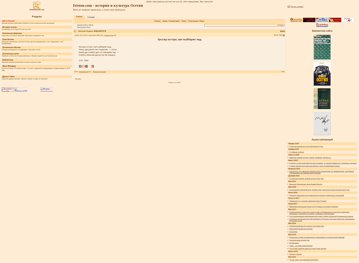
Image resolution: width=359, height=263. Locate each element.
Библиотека (7, 60)
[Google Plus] (92, 66)
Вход (202, 21)
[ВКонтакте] (80, 66)
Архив (165, 21)
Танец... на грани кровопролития (300, 246)
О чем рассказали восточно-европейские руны (306, 146)
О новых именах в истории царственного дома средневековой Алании (314, 166)
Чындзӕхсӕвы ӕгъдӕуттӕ (299, 240)
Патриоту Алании (295, 254)
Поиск (184, 21)
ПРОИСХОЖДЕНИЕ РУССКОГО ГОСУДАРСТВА (306, 226)
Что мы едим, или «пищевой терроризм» (303, 260)
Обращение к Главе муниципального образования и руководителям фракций (316, 237)
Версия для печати (99, 72)
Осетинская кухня (10, 54)
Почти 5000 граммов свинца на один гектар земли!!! (307, 248)
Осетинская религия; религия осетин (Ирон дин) (306, 178)
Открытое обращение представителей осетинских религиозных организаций (316, 195)
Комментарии (174, 21)
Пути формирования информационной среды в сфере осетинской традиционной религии (321, 216)
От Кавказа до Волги (296, 152)
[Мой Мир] (86, 66)
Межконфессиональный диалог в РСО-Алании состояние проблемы (313, 206)
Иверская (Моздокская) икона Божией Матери (305, 184)
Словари (91, 17)
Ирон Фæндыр (9, 66)
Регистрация (193, 21)
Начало (157, 21)
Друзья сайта (8, 76)
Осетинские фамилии (12, 33)
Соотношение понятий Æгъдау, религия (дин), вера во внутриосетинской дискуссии (319, 190)
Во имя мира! (294, 243)
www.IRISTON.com (36, 10)
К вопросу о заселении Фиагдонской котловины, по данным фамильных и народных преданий (322, 163)
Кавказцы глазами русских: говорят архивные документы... (310, 157)
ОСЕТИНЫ (293, 232)
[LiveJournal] (89, 66)
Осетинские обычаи (11, 47)
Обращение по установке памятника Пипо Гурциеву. (308, 201)
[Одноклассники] (83, 66)
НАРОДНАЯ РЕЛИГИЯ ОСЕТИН (300, 229)
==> (283, 72)
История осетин (9, 27)
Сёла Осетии (8, 39)
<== (75, 72)
